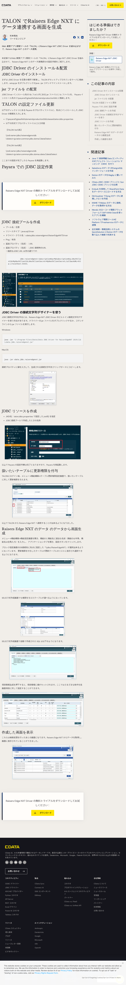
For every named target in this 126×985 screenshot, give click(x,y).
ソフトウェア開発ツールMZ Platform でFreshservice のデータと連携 (108, 222)
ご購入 (97, 5)
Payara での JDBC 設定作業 (104, 106)
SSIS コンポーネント (43, 891)
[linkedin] (7, 862)
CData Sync (39, 884)
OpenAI (38, 948)
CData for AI (85, 5)
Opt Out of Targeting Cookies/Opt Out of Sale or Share (101, 978)
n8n (36, 944)
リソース (8, 940)
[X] (11, 862)
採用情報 (97, 907)
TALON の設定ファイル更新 (104, 102)
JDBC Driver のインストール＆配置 (107, 91)
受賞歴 (96, 895)
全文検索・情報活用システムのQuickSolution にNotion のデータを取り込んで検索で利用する (107, 232)
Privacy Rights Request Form (46, 973)
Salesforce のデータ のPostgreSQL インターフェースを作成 (107, 169)
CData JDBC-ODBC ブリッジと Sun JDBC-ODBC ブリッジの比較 (108, 183)
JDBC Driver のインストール (107, 95)
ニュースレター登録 (13, 944)
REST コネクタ (10, 903)
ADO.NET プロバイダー (14, 891)
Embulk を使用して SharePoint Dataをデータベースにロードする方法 (108, 190)
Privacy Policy (66, 970)
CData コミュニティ (13, 928)
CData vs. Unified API (72, 905)
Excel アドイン (11, 907)
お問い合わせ (114, 5)
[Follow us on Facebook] (74, 37)
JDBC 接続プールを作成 (105, 110)
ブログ (7, 936)
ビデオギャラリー (12, 951)
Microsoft (38, 940)
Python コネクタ (11, 895)
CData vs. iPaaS (70, 901)
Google (37, 936)
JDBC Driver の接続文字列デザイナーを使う (109, 116)
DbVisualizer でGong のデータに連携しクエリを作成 (107, 197)
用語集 (7, 948)
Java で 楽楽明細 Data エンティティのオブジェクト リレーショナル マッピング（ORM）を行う (108, 161)
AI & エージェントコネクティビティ (77, 892)
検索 (102, 5)
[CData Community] (24, 862)
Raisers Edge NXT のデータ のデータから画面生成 (108, 134)
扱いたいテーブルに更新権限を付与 (108, 127)
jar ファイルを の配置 (104, 98)
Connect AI (39, 887)
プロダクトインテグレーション (76, 887)
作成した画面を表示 (103, 139)
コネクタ (67, 884)
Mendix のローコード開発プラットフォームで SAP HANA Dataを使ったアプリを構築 (107, 213)
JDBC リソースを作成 (104, 121)
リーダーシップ (100, 899)
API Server (9, 899)
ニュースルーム (100, 891)
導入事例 (8, 932)
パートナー (68, 898)
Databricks (39, 932)
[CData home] (8, 5)
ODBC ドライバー (12, 884)
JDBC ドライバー (12, 887)
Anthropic (39, 928)
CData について (100, 884)
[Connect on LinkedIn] (82, 37)
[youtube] (15, 862)
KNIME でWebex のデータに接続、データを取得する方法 (107, 204)
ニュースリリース (100, 887)
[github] (20, 862)
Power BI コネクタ (12, 911)
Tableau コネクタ (12, 915)
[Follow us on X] (78, 37)
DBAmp (38, 895)
